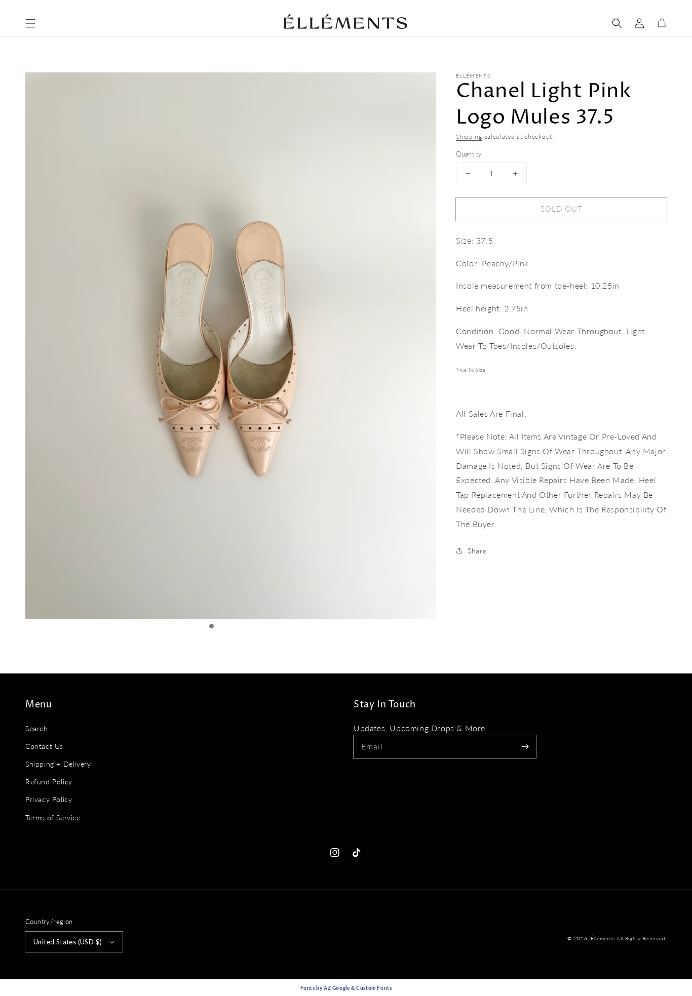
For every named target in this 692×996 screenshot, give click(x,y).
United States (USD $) (67, 942)
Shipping (469, 136)
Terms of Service (53, 817)
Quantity (469, 154)
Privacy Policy (48, 799)
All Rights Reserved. (642, 938)
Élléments (604, 938)
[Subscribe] (525, 746)
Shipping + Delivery (58, 764)
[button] (30, 23)
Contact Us (44, 746)
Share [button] (477, 550)
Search (36, 728)
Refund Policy (48, 781)
